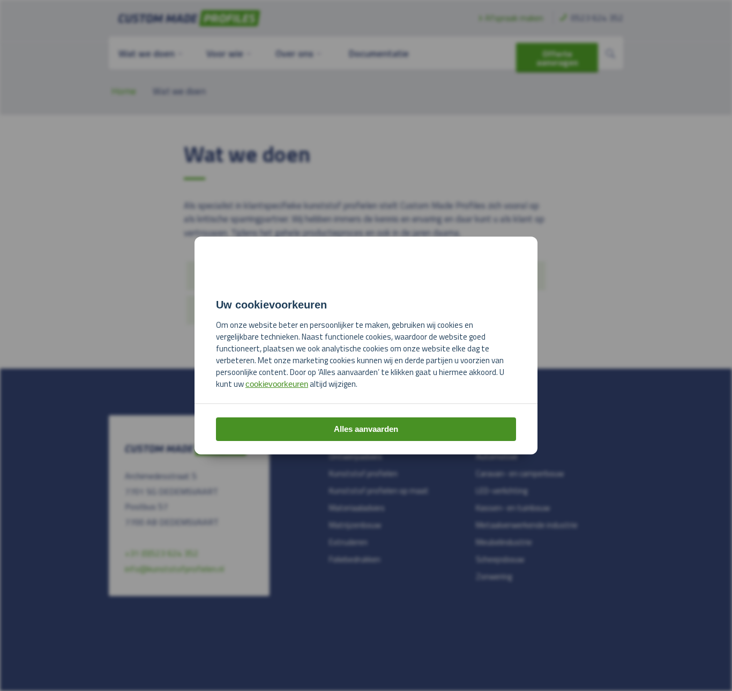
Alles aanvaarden (366, 428)
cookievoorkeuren (276, 383)
